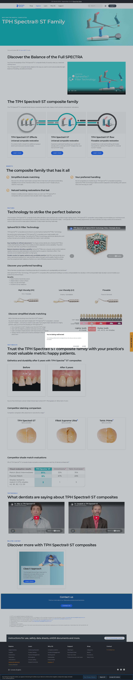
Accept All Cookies (115, 677)
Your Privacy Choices (90, 677)
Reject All (102, 677)
